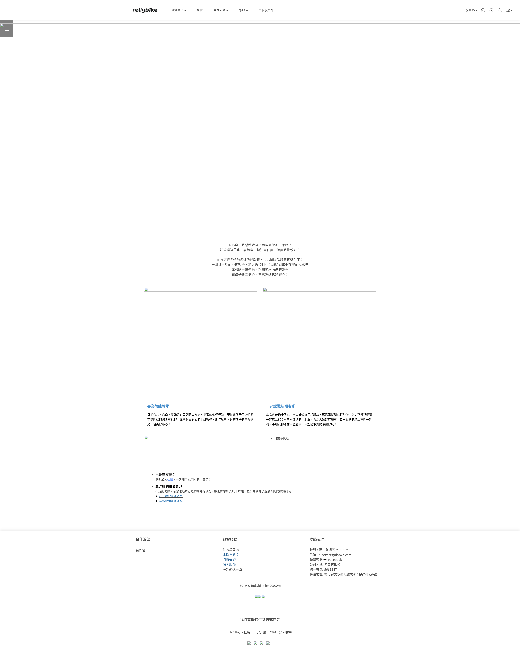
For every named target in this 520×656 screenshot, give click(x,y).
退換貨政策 (231, 555)
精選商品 (177, 10)
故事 (200, 10)
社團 (170, 479)
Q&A (242, 10)
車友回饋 (219, 10)
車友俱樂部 (266, 10)
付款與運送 (231, 550)
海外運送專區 (232, 569)
